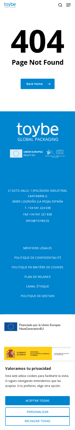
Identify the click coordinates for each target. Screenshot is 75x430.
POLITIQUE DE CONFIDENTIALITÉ (37, 258)
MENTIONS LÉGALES (37, 248)
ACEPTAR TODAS (37, 401)
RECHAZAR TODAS (37, 421)
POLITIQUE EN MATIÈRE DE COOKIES (37, 267)
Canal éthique (37, 286)
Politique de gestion (37, 296)
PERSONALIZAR (37, 412)
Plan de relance (37, 277)
